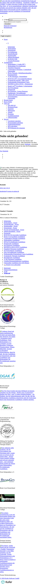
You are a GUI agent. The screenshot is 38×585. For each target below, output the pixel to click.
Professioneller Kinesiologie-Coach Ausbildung (18, 254)
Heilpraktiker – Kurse (10, 223)
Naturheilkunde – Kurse (11, 224)
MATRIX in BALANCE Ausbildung (15, 247)
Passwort (6, 22)
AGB (5, 271)
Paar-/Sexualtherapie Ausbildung (14, 252)
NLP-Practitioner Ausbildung (13, 250)
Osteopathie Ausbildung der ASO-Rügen (16, 263)
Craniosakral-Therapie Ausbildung (14, 238)
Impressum (7, 268)
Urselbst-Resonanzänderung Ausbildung (16, 261)
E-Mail (6, 20)
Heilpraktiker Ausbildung (11, 240)
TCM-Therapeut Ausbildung (13, 259)
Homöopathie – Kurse (11, 226)
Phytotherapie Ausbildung (12, 257)
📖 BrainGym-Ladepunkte (12, 265)
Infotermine (7, 221)
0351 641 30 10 (5, 188)
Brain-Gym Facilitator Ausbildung (14, 237)
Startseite (27, 144)
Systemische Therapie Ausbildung (14, 256)
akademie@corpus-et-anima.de (9, 191)
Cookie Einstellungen (6, 276)
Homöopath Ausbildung (11, 243)
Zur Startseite (4, 151)
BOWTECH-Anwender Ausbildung (15, 235)
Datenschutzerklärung (10, 270)
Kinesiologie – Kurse (10, 228)
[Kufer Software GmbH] (6, 584)
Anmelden (7, 24)
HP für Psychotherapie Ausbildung (14, 242)
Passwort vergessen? (10, 26)
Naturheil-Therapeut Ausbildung (14, 249)
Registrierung (8, 27)
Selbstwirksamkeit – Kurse (12, 231)
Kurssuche (7, 233)
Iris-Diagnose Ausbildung (12, 245)
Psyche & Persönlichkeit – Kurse (14, 230)
